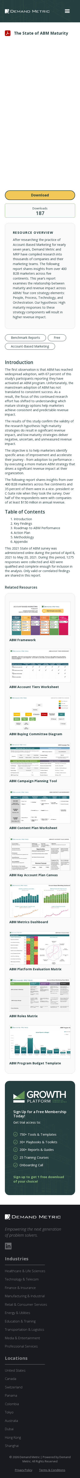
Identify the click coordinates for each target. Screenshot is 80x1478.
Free (57, 337)
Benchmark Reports (25, 337)
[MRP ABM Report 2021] (40, 115)
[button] (67, 11)
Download (40, 195)
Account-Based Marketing (30, 346)
